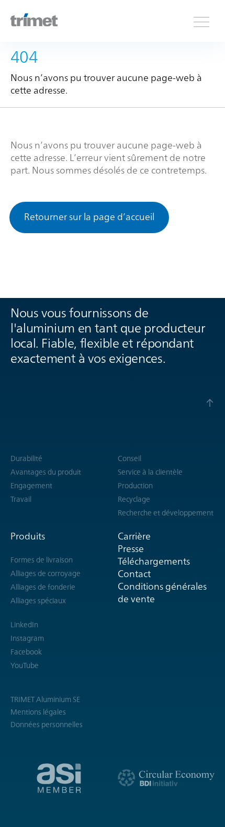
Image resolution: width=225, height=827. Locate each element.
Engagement (31, 485)
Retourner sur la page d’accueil (89, 216)
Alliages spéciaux (38, 600)
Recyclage (134, 499)
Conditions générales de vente (162, 592)
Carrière (134, 536)
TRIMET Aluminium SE (45, 699)
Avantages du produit (45, 472)
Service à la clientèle (150, 472)
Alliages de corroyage (45, 573)
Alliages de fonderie (42, 587)
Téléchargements (154, 561)
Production (135, 485)
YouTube (24, 665)
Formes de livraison (41, 560)
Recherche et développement (165, 513)
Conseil (129, 458)
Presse (131, 548)
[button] (201, 21)
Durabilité (26, 458)
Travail (20, 499)
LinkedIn (24, 625)
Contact (134, 573)
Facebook (26, 652)
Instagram (27, 638)
